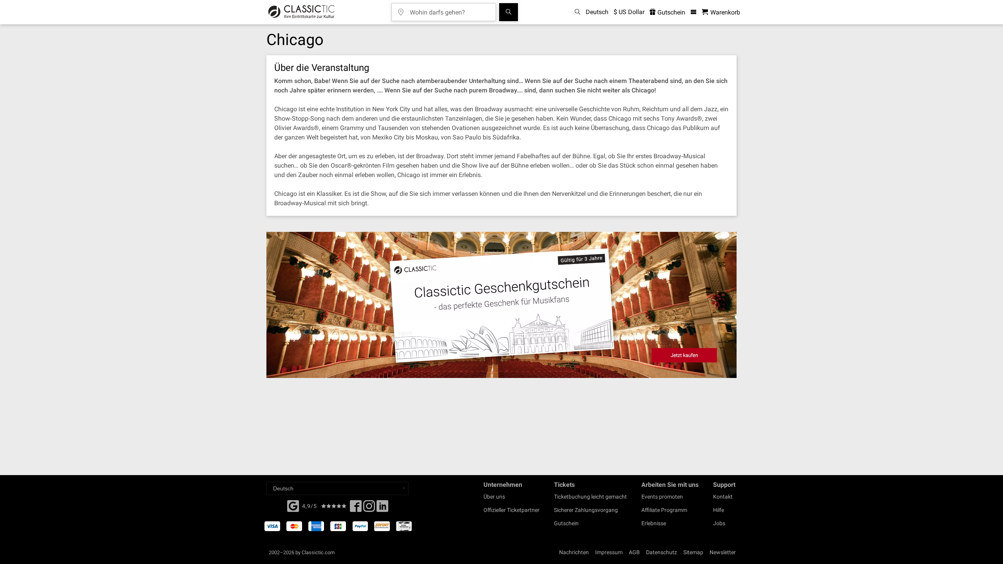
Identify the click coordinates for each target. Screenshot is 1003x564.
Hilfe (718, 510)
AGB (634, 552)
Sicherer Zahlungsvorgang (586, 510)
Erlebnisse (653, 523)
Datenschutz (661, 552)
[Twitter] (369, 508)
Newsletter (723, 552)
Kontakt (723, 497)
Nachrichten (574, 552)
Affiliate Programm (664, 510)
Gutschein (670, 12)
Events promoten (662, 497)
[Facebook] (293, 505)
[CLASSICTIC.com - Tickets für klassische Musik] (301, 12)
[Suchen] (508, 12)
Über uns (494, 497)
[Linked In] (382, 508)
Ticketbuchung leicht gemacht (590, 497)
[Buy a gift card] (501, 305)
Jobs (719, 523)
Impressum (609, 552)
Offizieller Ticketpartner (511, 510)
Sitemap (693, 552)
